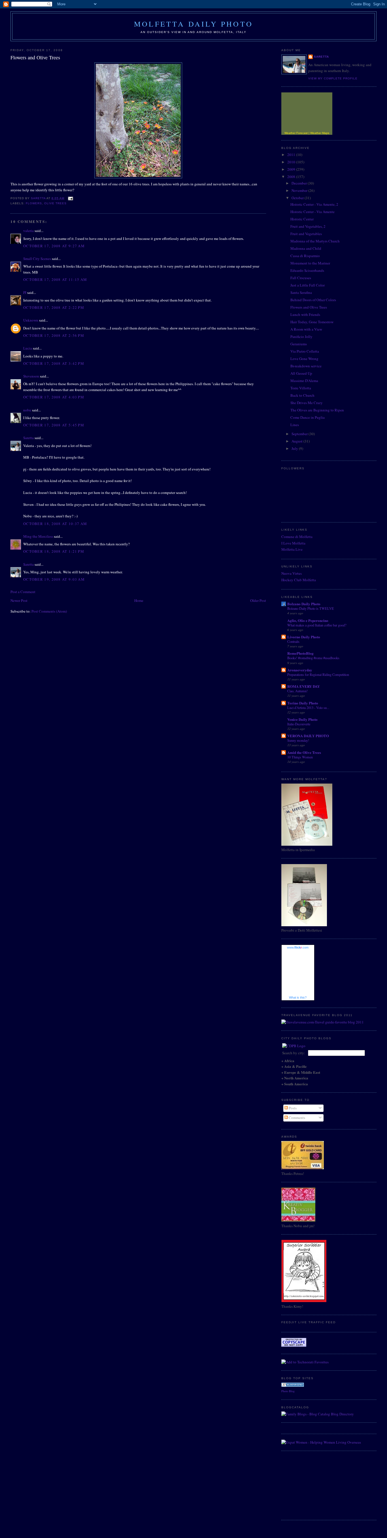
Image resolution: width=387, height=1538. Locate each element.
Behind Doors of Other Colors (313, 299)
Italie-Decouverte (298, 724)
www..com (298, 947)
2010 (291, 161)
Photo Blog (288, 1391)
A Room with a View (306, 329)
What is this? (298, 997)
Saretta (28, 437)
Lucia (27, 348)
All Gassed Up (301, 373)
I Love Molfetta (293, 543)
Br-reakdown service (306, 365)
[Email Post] (70, 198)
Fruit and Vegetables (306, 233)
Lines (294, 424)
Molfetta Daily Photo (193, 24)
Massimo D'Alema (304, 380)
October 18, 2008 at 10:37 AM (55, 523)
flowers (34, 203)
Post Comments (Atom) (49, 611)
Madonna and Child (305, 248)
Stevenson (31, 376)
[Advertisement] (309, 1484)
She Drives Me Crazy (306, 402)
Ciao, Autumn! (297, 691)
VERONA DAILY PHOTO (308, 735)
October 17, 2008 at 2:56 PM (53, 335)
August (297, 441)
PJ (24, 292)
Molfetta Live (292, 549)
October (298, 197)
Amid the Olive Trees (304, 752)
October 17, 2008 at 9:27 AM (54, 245)
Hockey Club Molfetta (298, 579)
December (300, 183)
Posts (292, 1107)
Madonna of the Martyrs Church (315, 241)
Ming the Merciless (38, 536)
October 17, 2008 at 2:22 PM (53, 307)
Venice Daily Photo (302, 719)
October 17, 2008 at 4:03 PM (53, 397)
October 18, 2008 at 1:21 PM (53, 551)
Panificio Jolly (301, 336)
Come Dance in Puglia (307, 417)
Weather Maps (319, 133)
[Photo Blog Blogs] (292, 1385)
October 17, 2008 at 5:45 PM (53, 425)
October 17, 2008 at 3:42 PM (53, 363)
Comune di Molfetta (296, 536)
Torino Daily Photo (302, 703)
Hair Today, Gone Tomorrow (311, 321)
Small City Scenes (37, 258)
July (295, 448)
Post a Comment (22, 591)
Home (138, 600)
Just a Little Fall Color (307, 285)
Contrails (293, 641)
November (300, 190)
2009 (291, 169)
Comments (296, 1117)
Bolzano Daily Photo (303, 603)
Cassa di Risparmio (305, 255)
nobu (27, 410)
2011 (291, 154)
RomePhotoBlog (300, 653)
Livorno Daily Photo (303, 636)
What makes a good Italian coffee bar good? (316, 625)
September (300, 433)
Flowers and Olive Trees (308, 307)
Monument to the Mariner (310, 263)
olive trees (55, 203)
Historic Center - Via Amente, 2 (314, 204)
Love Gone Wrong (304, 358)
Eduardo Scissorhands (307, 270)
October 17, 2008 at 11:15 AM (55, 279)
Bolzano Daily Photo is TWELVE (310, 608)
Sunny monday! (298, 740)
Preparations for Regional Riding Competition (318, 674)
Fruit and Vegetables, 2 (308, 226)
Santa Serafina (301, 292)
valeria (28, 230)
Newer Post (18, 600)
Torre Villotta (300, 388)
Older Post (258, 600)
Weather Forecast (296, 133)
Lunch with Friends (305, 314)
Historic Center (302, 219)
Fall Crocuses (300, 277)
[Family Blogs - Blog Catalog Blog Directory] (317, 1413)
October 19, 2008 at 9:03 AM (54, 579)
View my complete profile (333, 78)
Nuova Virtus (291, 573)
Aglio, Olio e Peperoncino (307, 620)
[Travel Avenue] (322, 1022)
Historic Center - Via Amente (312, 211)
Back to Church (302, 395)
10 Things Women (300, 757)
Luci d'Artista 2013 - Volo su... (308, 707)
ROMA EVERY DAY (303, 686)
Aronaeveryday (299, 670)
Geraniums (298, 343)
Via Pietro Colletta (304, 351)
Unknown (30, 320)
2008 (291, 176)
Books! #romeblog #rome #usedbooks (313, 658)
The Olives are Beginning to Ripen (317, 410)
